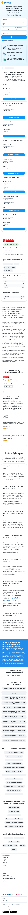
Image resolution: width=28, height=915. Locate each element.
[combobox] (14, 20)
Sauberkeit (8, 389)
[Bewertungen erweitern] (23, 384)
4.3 (12, 386)
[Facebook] (6, 900)
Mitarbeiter (8, 383)
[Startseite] (2, 68)
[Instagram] (3, 900)
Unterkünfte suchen (8, 40)
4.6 (11, 383)
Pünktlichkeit (8, 386)
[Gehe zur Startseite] (6, 2)
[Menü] (25, 3)
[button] (24, 22)
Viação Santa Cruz (7, 379)
